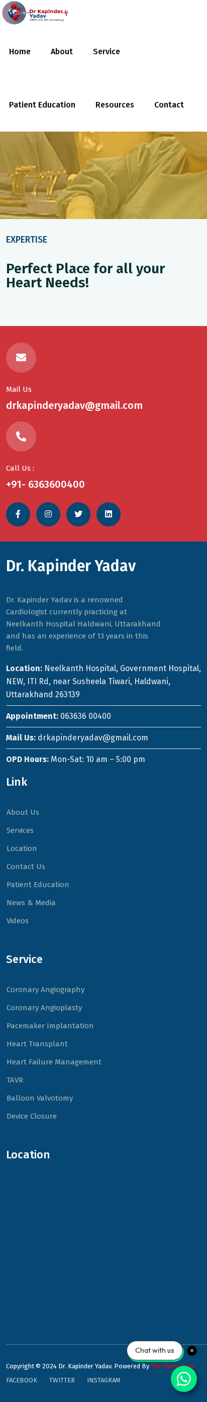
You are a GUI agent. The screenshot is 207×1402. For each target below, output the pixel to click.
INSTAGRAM (104, 1380)
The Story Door (173, 1366)
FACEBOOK (21, 1380)
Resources (114, 105)
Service (106, 51)
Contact (169, 105)
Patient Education (42, 105)
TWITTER (62, 1380)
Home (20, 51)
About (62, 51)
